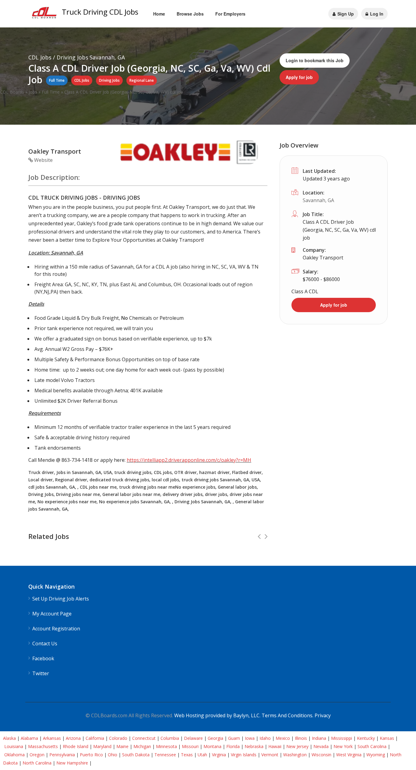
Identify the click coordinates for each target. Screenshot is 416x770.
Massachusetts (43, 746)
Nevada (321, 746)
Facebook (43, 658)
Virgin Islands (243, 755)
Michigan (142, 746)
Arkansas (52, 738)
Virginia (219, 755)
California (95, 738)
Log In (376, 14)
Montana (212, 746)
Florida (233, 746)
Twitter (40, 673)
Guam (234, 738)
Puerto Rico (91, 755)
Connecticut (144, 738)
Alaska (9, 738)
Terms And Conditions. (288, 715)
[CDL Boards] (45, 14)
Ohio (112, 755)
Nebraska (254, 746)
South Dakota (136, 755)
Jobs (33, 92)
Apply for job (299, 77)
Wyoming (375, 755)
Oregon (37, 755)
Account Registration (56, 629)
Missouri (190, 746)
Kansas (387, 738)
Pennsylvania (62, 755)
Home (159, 14)
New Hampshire (72, 763)
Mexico (283, 738)
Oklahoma (14, 755)
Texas (187, 755)
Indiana (319, 738)
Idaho (265, 738)
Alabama (29, 738)
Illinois (301, 738)
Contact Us (44, 643)
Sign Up (345, 14)
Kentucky (366, 738)
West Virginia (348, 755)
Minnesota (166, 746)
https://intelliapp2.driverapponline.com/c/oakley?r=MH (189, 460)
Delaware (193, 738)
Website (43, 160)
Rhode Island (75, 746)
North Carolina (37, 763)
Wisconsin (321, 755)
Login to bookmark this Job (315, 60)
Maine (122, 746)
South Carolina (372, 746)
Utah (202, 755)
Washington (295, 755)
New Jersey (297, 746)
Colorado (118, 738)
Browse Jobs (190, 14)
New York (343, 746)
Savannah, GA (318, 200)
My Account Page (52, 614)
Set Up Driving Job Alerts (60, 599)
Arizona (73, 738)
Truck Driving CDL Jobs (100, 12)
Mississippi (341, 738)
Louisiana (13, 746)
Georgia (215, 738)
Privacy (323, 715)
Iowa (250, 738)
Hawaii (274, 746)
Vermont (269, 755)
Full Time (51, 92)
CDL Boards (12, 92)
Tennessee (165, 755)
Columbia (169, 738)
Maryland (102, 746)
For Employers (230, 14)
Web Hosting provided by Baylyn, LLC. (217, 715)
